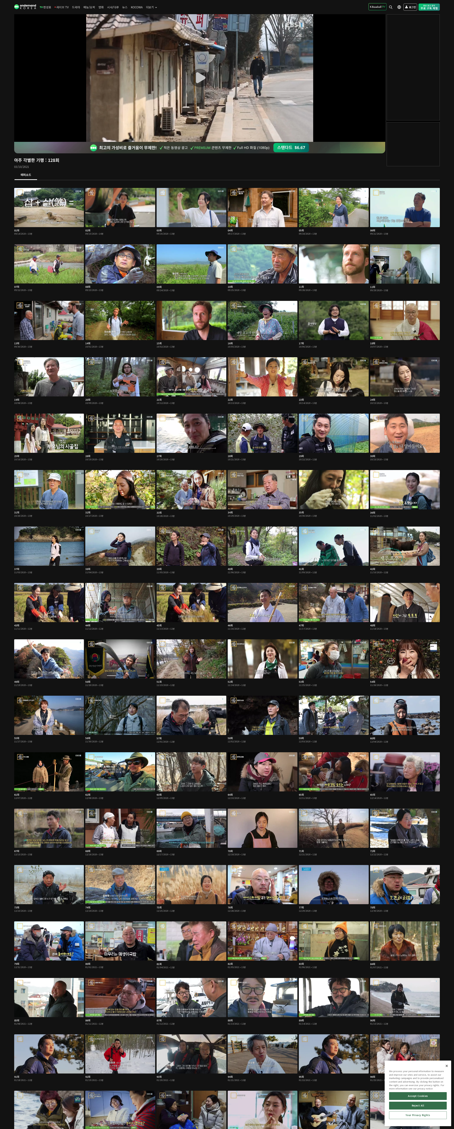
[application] (199, 78)
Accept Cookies (418, 1096)
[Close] (447, 1066)
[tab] (26, 175)
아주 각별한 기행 (29, 160)
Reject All (418, 1105)
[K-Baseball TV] (377, 6)
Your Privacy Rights (418, 1115)
